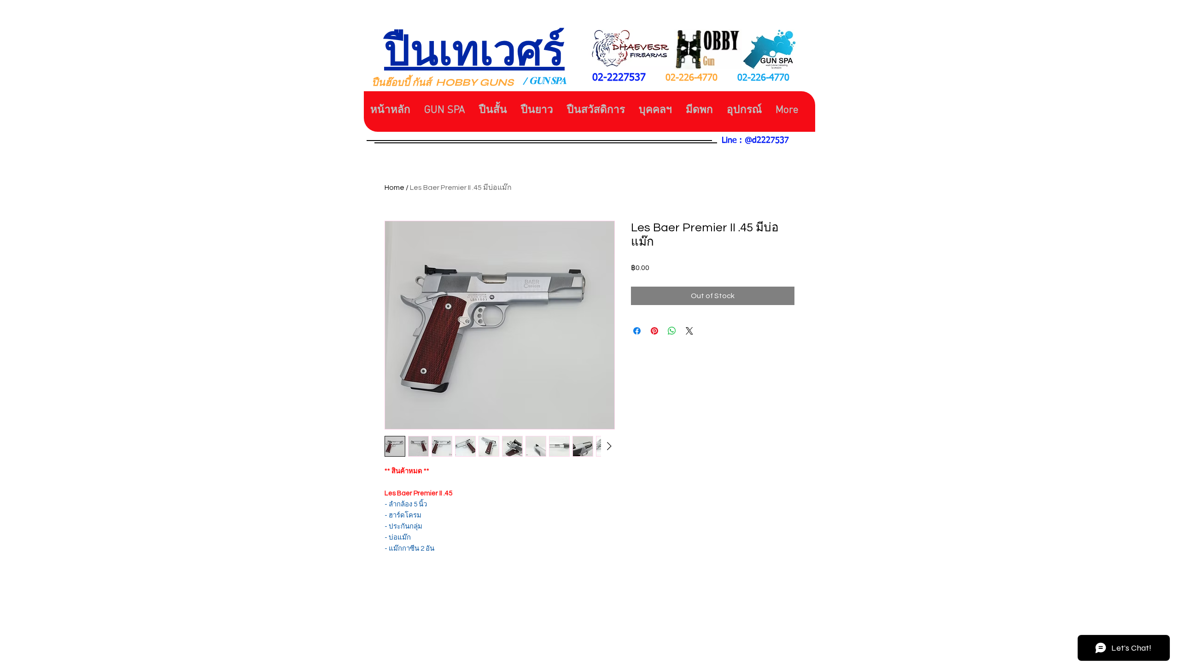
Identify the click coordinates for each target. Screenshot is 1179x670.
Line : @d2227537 (755, 140)
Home (394, 187)
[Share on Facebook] (636, 330)
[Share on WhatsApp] (671, 330)
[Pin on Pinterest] (654, 330)
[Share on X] (689, 330)
